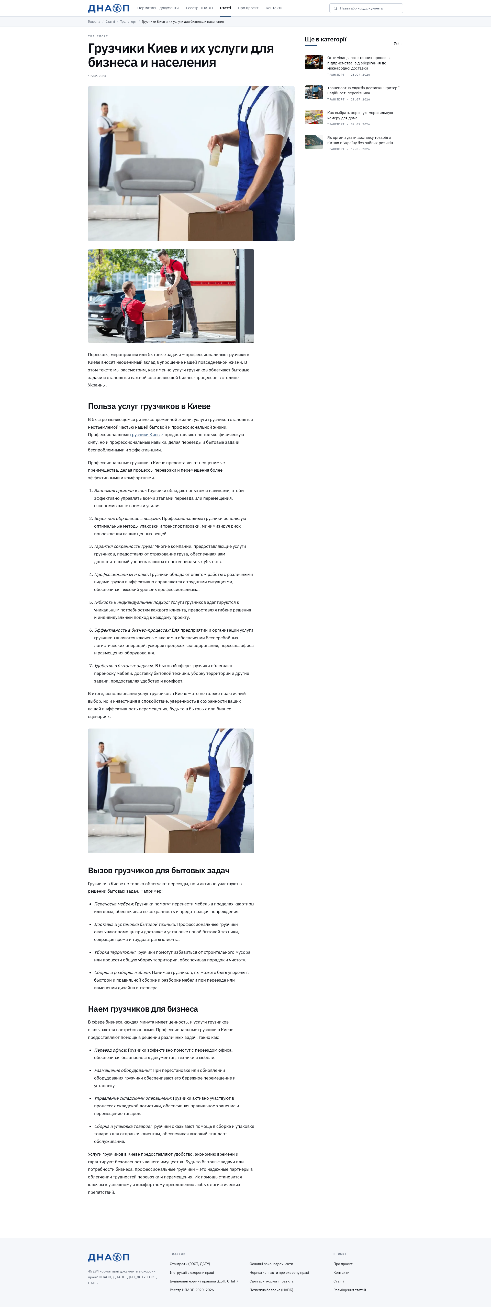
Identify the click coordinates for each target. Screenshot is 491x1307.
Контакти (274, 7)
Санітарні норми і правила (271, 1281)
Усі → (398, 43)
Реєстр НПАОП (199, 7)
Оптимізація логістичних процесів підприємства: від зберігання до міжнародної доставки (358, 63)
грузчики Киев (145, 434)
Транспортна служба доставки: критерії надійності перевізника (363, 90)
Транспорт (128, 21)
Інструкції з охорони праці (192, 1272)
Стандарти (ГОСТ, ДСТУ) (190, 1263)
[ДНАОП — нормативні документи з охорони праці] (108, 8)
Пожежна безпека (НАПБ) (271, 1290)
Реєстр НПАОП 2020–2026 (192, 1290)
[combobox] (369, 8)
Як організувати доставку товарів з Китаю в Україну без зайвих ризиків (360, 140)
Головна (94, 21)
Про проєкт (248, 7)
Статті (225, 7)
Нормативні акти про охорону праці (279, 1272)
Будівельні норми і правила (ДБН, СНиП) (204, 1281)
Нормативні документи (158, 7)
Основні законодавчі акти (271, 1263)
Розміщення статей (349, 1290)
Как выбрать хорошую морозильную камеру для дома (360, 115)
